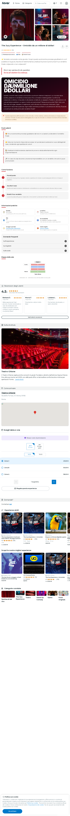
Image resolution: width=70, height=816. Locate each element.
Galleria (62, 37)
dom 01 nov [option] (30, 446)
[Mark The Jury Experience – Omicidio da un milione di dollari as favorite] (67, 46)
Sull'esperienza (8, 241)
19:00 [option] (40, 454)
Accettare (12, 811)
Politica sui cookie (32, 803)
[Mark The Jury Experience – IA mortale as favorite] (42, 514)
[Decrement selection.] (16, 482)
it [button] (56, 3)
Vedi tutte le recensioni (35, 317)
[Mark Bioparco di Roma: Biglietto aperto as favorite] (64, 514)
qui (10, 504)
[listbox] (35, 446)
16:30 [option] (29, 454)
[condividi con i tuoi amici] (63, 46)
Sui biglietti (7, 246)
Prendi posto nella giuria (13, 228)
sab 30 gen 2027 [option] (39, 446)
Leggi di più (19, 379)
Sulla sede (6, 250)
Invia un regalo (44, 228)
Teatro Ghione (8, 393)
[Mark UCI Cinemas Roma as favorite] (42, 554)
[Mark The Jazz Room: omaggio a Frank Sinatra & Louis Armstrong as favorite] (20, 554)
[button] (35, 461)
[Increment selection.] (54, 482)
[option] (35, 461)
